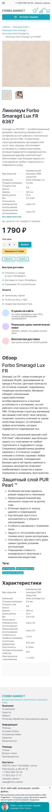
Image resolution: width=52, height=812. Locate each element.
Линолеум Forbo (20, 27)
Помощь (6, 727)
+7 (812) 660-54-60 (24, 3)
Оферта (6, 715)
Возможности (9, 741)
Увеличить (26, 64)
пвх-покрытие (8, 569)
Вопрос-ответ (9, 753)
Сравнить (23, 259)
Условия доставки (11, 734)
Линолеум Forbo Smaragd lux (15, 33)
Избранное (8, 259)
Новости (6, 712)
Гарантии (7, 737)
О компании (8, 709)
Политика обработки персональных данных (25, 718)
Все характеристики (11, 216)
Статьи (6, 750)
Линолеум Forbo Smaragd (14, 30)
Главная (6, 27)
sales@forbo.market (12, 782)
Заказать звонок (42, 3)
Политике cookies (21, 797)
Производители (10, 756)
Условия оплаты (10, 731)
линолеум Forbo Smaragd (13, 573)
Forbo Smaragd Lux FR (25, 569)
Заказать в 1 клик (14, 251)
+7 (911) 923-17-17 (12, 775)
